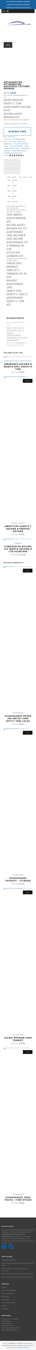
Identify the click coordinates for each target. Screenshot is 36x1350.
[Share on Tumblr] (19, 155)
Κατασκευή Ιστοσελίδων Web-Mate (19, 1347)
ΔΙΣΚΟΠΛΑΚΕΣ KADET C (19, 151)
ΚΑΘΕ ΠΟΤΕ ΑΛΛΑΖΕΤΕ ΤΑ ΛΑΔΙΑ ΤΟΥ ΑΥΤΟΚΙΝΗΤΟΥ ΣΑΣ (17, 1274)
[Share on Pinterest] (21, 155)
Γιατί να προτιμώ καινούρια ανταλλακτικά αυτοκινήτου (17, 1277)
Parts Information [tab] (12, 161)
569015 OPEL (21, 141)
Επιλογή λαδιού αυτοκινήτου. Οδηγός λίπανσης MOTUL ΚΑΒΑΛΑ (17, 1264)
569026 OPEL (8, 144)
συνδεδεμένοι (20, 343)
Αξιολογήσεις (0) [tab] (11, 171)
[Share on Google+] (14, 155)
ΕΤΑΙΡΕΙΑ (3, 1287)
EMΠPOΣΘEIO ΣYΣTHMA (11, 361)
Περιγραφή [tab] (8, 166)
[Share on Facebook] (10, 155)
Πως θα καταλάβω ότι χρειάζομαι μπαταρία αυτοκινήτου (14, 1270)
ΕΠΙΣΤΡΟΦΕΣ (5, 1296)
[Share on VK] (23, 155)
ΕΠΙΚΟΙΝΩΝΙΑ (5, 1309)
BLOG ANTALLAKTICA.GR (8, 1303)
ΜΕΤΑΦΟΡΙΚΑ (5, 1299)
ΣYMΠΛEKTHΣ (18, 543)
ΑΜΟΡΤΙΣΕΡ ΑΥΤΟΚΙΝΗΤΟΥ (9, 1260)
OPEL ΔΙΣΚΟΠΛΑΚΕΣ (16, 146)
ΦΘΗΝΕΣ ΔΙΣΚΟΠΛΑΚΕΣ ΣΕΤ (13, 153)
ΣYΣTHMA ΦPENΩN (18, 139)
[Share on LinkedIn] (16, 155)
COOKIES (4, 1306)
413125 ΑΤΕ (12, 141)
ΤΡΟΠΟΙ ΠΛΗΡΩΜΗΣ (7, 1293)
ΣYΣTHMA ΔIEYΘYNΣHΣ (25, 361)
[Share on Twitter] (12, 155)
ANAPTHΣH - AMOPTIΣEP (18, 523)
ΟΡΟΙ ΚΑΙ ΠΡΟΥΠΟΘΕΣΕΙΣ (8, 1290)
